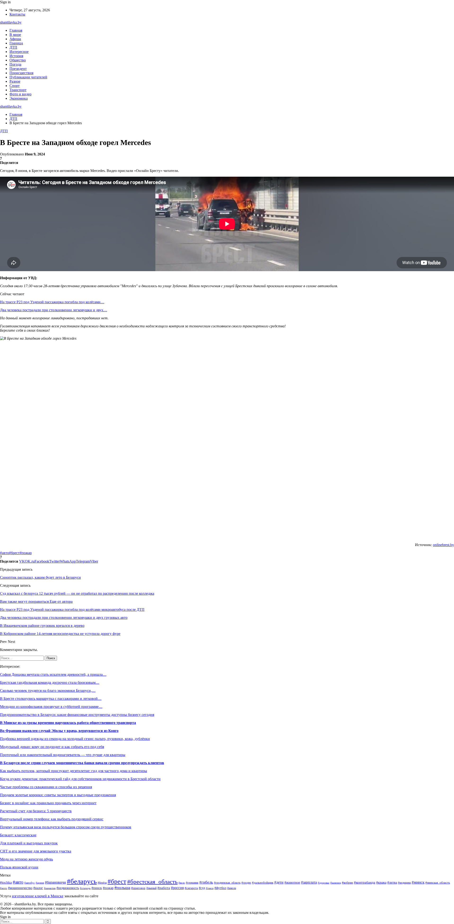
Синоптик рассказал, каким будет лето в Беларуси (40, 577)
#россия (177, 888)
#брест (14, 553)
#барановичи (55, 882)
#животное (292, 882)
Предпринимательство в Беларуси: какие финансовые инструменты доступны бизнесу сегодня (77, 715)
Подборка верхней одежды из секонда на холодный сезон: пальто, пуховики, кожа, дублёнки (75, 739)
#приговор (138, 888)
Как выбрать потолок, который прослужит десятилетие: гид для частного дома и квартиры (73, 771)
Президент (18, 69)
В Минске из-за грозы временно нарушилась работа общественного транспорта (68, 723)
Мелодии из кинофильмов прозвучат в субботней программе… (51, 707)
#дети (279, 882)
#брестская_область (152, 881)
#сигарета (191, 888)
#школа (231, 888)
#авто (4, 553)
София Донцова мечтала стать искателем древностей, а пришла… (53, 674)
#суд (202, 888)
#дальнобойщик (262, 882)
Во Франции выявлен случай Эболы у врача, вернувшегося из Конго (59, 731)
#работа (163, 888)
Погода (15, 64)
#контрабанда (364, 882)
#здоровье (323, 882)
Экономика (18, 98)
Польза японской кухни (19, 867)
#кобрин (347, 882)
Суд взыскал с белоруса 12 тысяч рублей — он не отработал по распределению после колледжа (77, 593)
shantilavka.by (11, 22)
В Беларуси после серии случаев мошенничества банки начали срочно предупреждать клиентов (82, 763)
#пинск (97, 888)
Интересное (19, 52)
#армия (40, 882)
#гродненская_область (227, 882)
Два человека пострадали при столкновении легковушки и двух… (53, 310)
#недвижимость (68, 888)
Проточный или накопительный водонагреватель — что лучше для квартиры (62, 755)
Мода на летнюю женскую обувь (26, 859)
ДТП (13, 47)
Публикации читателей (28, 77)
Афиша (15, 39)
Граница (16, 43)
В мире (15, 35)
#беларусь (82, 881)
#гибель (206, 882)
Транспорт (17, 90)
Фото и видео (20, 94)
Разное (14, 81)
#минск (418, 882)
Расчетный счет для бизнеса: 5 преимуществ (36, 811)
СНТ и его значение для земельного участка (35, 851)
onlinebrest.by (443, 545)
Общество (17, 60)
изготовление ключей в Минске (37, 896)
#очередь (85, 888)
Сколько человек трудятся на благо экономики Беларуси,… (48, 691)
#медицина (404, 882)
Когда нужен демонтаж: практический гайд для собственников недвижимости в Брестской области (80, 779)
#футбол (220, 888)
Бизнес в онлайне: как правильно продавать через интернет (48, 803)
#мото (3, 888)
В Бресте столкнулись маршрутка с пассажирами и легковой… (50, 699)
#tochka (6, 882)
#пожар (26, 553)
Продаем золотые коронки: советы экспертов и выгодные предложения (58, 795)
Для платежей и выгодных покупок (29, 843)
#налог (38, 888)
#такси (210, 888)
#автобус (29, 882)
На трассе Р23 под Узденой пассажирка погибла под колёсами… (52, 302)
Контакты (17, 14)
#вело (182, 882)
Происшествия (21, 73)
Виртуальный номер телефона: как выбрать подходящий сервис (51, 819)
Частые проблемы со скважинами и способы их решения (46, 787)
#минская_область (437, 882)
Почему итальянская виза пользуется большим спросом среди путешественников (65, 827)
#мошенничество (20, 888)
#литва (392, 882)
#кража (381, 882)
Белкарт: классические (18, 835)
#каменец (335, 882)
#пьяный (151, 888)
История (16, 56)
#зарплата (309, 882)
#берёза (102, 882)
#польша (122, 887)
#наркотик (50, 888)
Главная (15, 30)
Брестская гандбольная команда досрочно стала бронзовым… (49, 682)
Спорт (14, 86)
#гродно (246, 882)
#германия (192, 882)
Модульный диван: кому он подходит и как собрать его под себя (52, 747)
